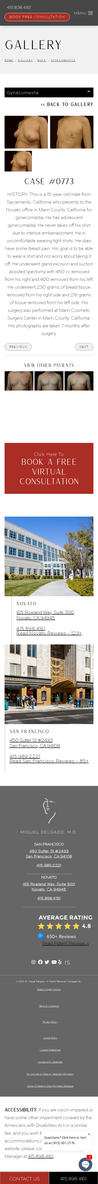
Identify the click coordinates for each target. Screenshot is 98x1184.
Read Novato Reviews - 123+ (49, 633)
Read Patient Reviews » (65, 943)
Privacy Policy (50, 1021)
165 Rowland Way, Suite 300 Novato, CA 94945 (45, 615)
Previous (18, 346)
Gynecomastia (63, 60)
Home (9, 60)
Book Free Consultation (37, 17)
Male (41, 60)
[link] (49, 898)
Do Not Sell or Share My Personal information (50, 1074)
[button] (90, 13)
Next (84, 346)
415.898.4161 (30, 628)
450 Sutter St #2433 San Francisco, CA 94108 (35, 742)
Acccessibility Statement (50, 1061)
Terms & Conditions (49, 1006)
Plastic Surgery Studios (49, 989)
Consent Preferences (50, 1049)
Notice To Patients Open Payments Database (50, 1086)
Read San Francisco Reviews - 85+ (49, 761)
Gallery (25, 60)
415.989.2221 (25, 756)
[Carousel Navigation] (49, 401)
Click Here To (49, 469)
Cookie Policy (50, 1037)
